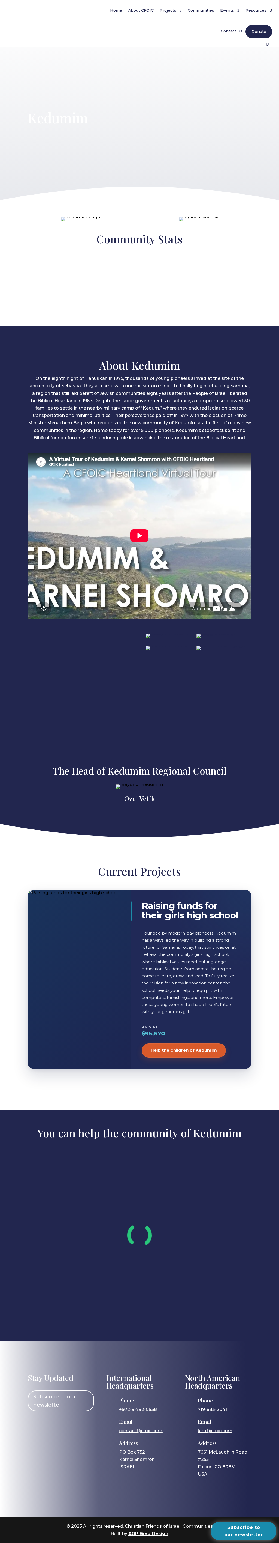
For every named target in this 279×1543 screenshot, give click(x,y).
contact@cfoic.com (140, 1430)
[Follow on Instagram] (50, 1424)
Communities (201, 10)
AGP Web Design (148, 1533)
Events (227, 10)
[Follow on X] (66, 1424)
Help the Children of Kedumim (184, 1050)
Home (116, 10)
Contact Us (231, 31)
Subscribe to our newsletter (54, 1401)
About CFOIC (141, 10)
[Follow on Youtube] (82, 1424)
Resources (255, 10)
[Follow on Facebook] (34, 1424)
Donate (258, 31)
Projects (168, 10)
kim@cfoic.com (215, 1430)
